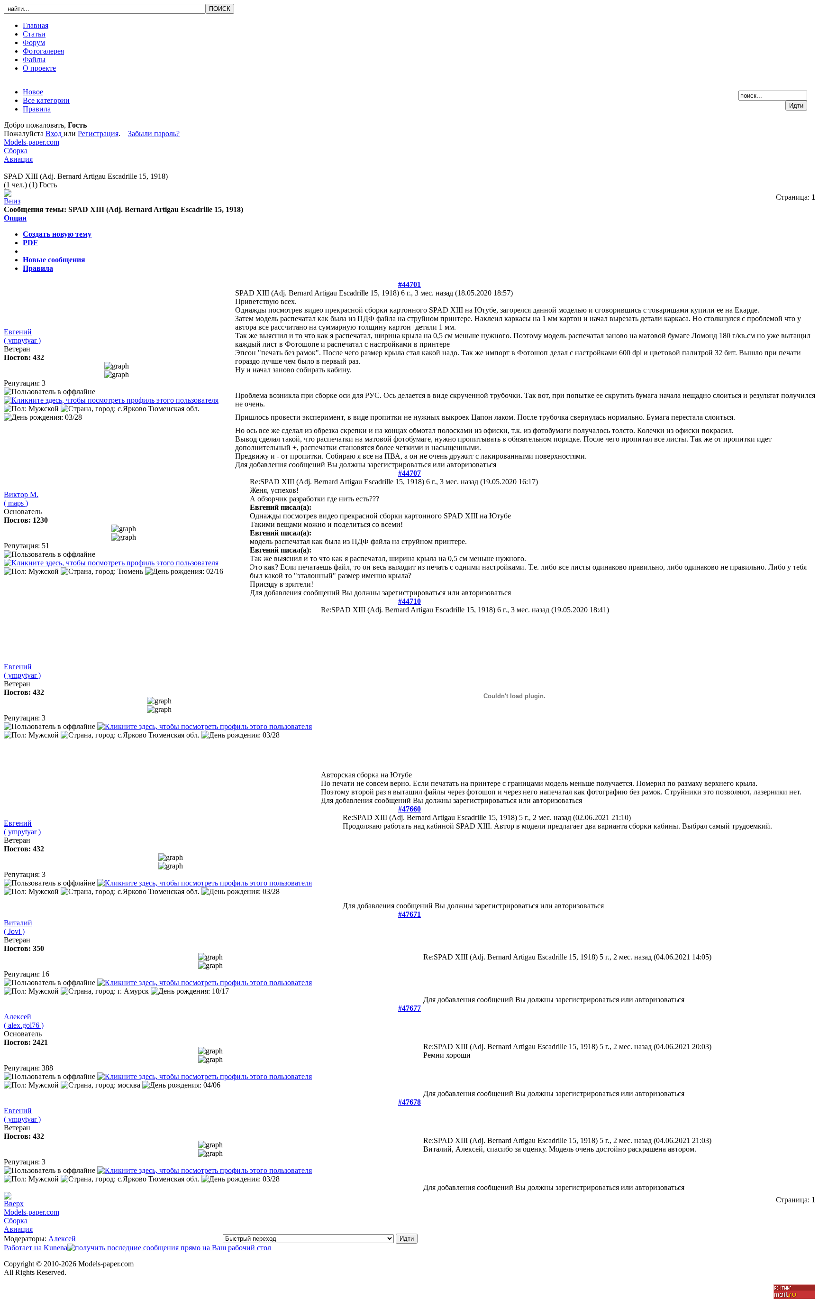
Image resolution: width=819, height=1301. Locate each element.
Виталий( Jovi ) (18, 927)
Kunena (55, 1248)
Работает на (23, 1248)
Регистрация (98, 133)
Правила (38, 268)
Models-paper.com (31, 142)
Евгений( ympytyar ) (22, 336)
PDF (30, 243)
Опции (15, 218)
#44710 (409, 601)
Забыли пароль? (154, 133)
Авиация (18, 159)
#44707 (409, 473)
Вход (55, 133)
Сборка (15, 151)
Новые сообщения (54, 260)
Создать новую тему (57, 234)
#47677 (409, 1008)
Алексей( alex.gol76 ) (24, 1021)
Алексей (62, 1239)
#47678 (409, 1102)
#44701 (409, 284)
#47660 (409, 809)
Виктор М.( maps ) (21, 498)
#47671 (409, 914)
